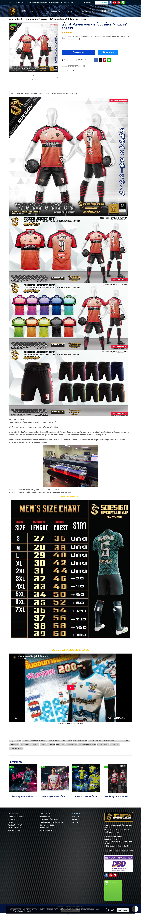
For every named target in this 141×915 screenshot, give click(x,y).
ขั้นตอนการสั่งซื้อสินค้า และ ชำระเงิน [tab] (64, 93)
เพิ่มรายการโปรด (68, 60)
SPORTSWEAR (73, 66)
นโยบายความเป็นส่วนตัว (49, 819)
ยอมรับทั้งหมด (122, 910)
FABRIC (10, 822)
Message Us (109, 52)
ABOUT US (35, 11)
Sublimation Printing (16, 825)
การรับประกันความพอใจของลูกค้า (52, 822)
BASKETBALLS (77, 819)
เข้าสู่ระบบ (89, 3)
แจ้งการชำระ (44, 827)
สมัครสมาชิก (102, 3)
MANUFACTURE (14, 830)
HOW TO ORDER (53, 11)
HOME (23, 11)
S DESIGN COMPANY (16, 816)
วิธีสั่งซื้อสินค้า (45, 816)
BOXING (75, 822)
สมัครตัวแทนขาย (46, 830)
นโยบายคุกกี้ (27, 911)
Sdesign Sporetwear (74, 71)
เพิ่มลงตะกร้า (79, 52)
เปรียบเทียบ (84, 60)
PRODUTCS (71, 11)
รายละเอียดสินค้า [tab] (17, 93)
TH (130, 2)
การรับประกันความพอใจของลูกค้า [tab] (37, 93)
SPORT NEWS (88, 11)
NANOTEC (12, 819)
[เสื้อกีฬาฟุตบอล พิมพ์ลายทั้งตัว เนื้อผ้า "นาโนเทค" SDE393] (33, 48)
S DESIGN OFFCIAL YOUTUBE (73, 723)
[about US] (118, 863)
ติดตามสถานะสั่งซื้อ (47, 825)
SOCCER (82, 66)
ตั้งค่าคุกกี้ (111, 910)
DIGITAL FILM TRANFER (17, 827)
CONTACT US (107, 11)
